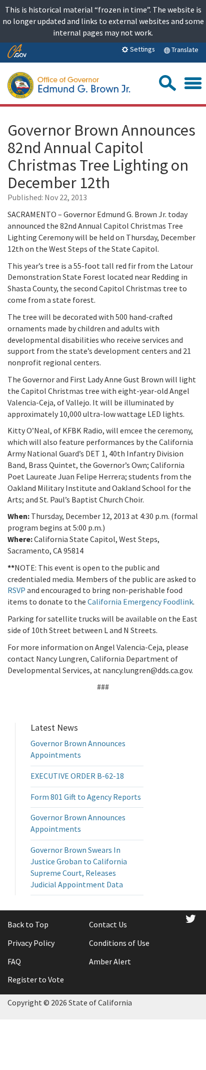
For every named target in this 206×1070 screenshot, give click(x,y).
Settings (141, 49)
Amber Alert (110, 961)
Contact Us (108, 924)
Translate (184, 49)
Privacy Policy (31, 943)
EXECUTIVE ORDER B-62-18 (77, 776)
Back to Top (28, 924)
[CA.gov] (17, 52)
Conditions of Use (119, 943)
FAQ (14, 961)
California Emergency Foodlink (140, 602)
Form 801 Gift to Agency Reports (85, 797)
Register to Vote (36, 979)
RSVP (17, 590)
